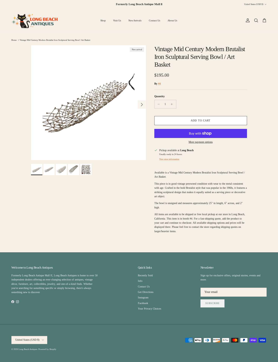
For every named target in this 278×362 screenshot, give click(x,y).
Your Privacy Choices (149, 308)
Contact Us (154, 20)
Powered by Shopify (47, 349)
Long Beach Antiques (28, 349)
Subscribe (212, 303)
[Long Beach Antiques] (35, 20)
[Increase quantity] (172, 104)
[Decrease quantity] (158, 104)
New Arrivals (134, 20)
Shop (103, 20)
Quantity (159, 96)
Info (140, 281)
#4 (159, 83)
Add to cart (200, 120)
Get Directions (145, 292)
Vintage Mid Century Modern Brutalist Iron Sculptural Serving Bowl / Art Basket (55, 40)
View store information (169, 159)
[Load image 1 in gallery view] (88, 102)
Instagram (143, 297)
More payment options (201, 142)
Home (14, 40)
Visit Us (117, 20)
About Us (172, 20)
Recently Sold (145, 275)
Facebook (143, 303)
